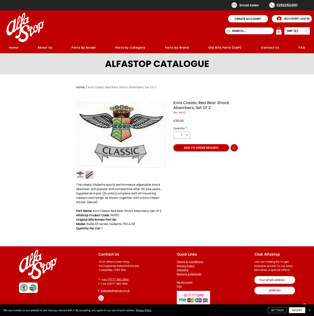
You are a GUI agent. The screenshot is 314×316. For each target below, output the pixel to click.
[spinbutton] (181, 135)
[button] (248, 18)
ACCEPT (297, 310)
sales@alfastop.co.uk (115, 291)
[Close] (309, 310)
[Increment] (187, 135)
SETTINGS (277, 310)
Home (80, 87)
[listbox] (297, 31)
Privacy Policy (144, 310)
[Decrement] (176, 135)
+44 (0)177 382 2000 (115, 279)
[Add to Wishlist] (234, 147)
